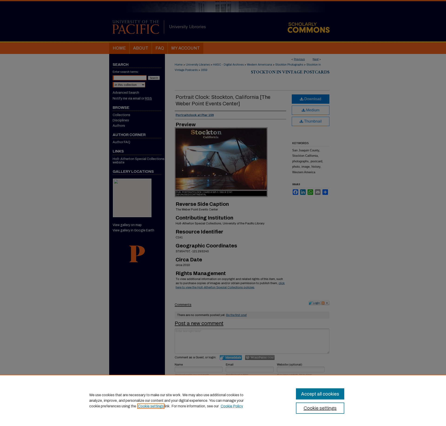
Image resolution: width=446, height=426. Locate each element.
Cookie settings (151, 406)
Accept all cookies (320, 393)
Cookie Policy (232, 406)
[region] (223, 400)
